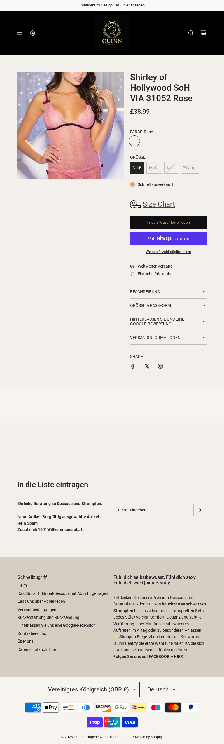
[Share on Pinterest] (160, 367)
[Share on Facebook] (133, 367)
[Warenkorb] (203, 32)
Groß (136, 167)
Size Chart (159, 204)
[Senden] (200, 510)
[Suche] (190, 32)
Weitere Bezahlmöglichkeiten (168, 252)
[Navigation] (19, 32)
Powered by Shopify (147, 737)
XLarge (189, 167)
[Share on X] (146, 367)
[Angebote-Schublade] (32, 32)
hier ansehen (134, 5)
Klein (171, 167)
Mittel (154, 167)
